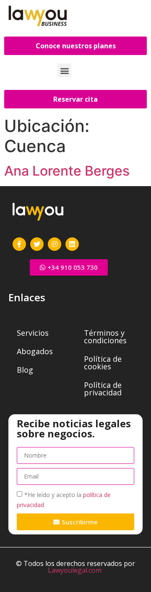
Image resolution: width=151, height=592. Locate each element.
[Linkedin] (72, 244)
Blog (25, 370)
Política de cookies (103, 362)
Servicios (33, 333)
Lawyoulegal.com (75, 570)
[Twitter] (37, 244)
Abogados (35, 351)
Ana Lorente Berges (67, 171)
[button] (64, 70)
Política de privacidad (103, 388)
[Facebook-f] (19, 244)
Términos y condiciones (105, 336)
